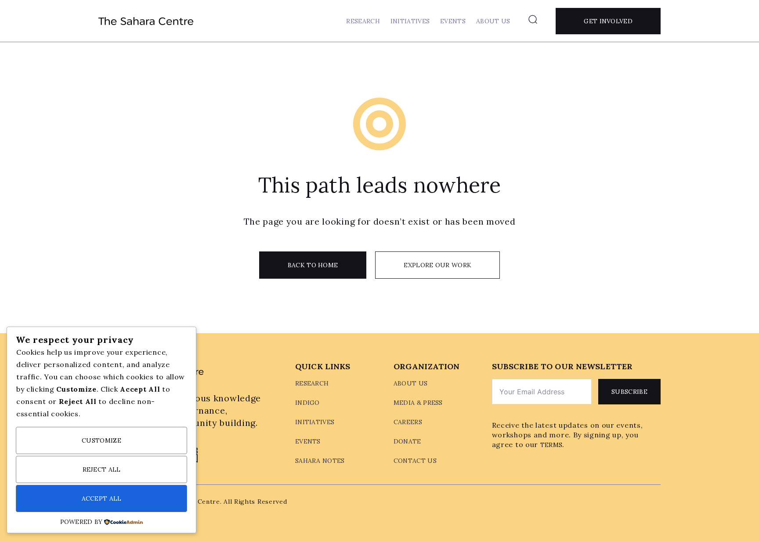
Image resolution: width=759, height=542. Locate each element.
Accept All (102, 498)
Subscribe (629, 392)
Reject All (102, 469)
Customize (101, 440)
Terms (551, 445)
